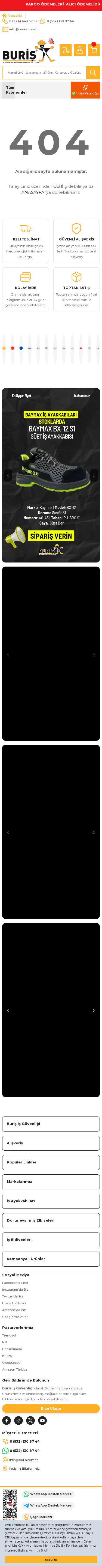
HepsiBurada (12, 1349)
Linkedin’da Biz (14, 1303)
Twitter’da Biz (12, 1296)
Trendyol (9, 1335)
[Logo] (28, 50)
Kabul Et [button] (51, 1559)
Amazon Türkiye (14, 1369)
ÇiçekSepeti (11, 1363)
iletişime (70, 305)
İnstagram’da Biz (15, 1289)
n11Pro (7, 1356)
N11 (4, 1342)
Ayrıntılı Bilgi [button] (38, 1550)
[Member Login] (80, 50)
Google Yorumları (15, 1317)
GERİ (58, 186)
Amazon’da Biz (14, 1310)
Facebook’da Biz (15, 1283)
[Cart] (94, 50)
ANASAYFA (32, 192)
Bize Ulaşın (51, 1408)
